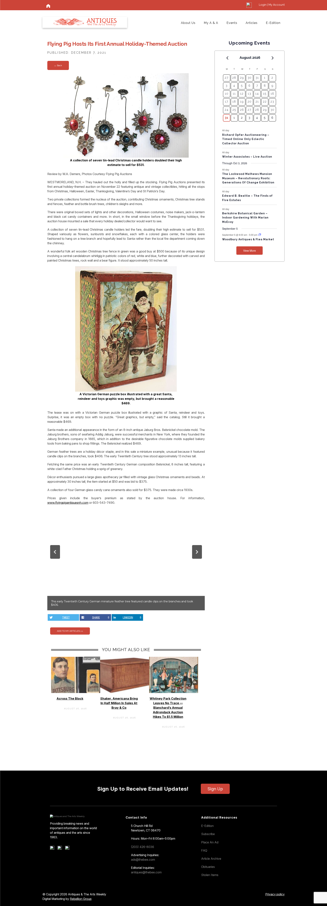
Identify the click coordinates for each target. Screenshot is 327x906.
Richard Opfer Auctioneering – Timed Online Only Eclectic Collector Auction (245, 139)
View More (249, 250)
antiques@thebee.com (146, 872)
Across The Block (70, 698)
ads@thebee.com (143, 859)
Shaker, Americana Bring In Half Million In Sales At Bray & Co (119, 703)
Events (232, 23)
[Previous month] (227, 58)
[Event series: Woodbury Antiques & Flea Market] (259, 234)
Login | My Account (272, 4)
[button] (55, 552)
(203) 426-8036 (142, 847)
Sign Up (215, 788)
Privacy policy (275, 894)
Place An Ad (209, 842)
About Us (188, 23)
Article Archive (211, 858)
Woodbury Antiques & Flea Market (248, 239)
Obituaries (208, 867)
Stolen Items (209, 875)
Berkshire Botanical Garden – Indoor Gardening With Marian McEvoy (245, 217)
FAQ (204, 850)
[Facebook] (53, 848)
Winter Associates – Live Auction (247, 156)
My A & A (211, 23)
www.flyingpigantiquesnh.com (67, 502)
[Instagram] (68, 848)
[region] (126, 559)
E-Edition (273, 23)
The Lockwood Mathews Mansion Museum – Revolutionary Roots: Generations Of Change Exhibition (248, 178)
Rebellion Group (81, 899)
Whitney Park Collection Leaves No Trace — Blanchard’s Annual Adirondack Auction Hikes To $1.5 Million (168, 708)
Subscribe (208, 834)
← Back (58, 65)
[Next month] (272, 58)
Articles (252, 23)
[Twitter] (61, 848)
